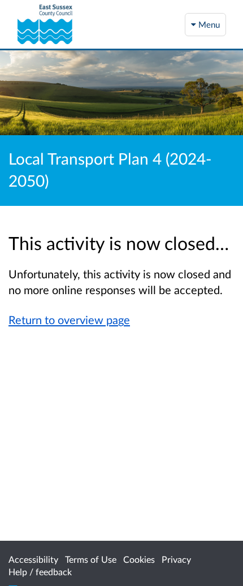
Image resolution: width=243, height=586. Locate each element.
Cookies (139, 559)
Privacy (176, 559)
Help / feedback (40, 571)
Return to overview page (69, 319)
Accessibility (33, 559)
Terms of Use (90, 559)
